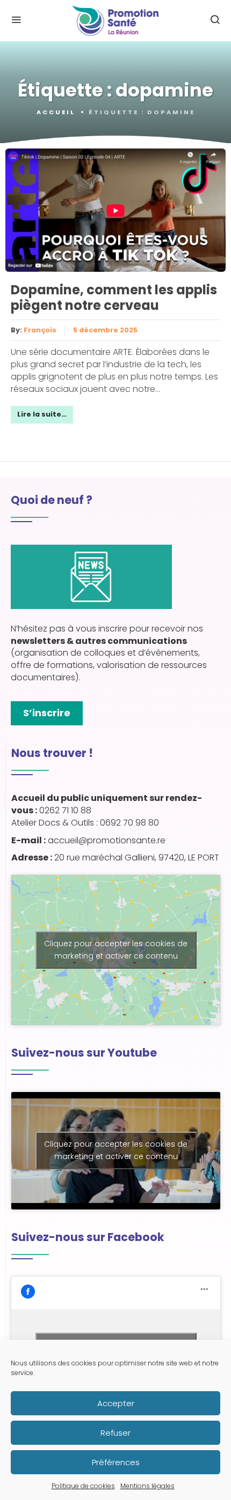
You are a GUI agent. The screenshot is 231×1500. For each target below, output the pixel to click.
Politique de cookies (83, 1485)
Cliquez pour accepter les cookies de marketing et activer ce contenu (115, 949)
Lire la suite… (42, 414)
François (40, 330)
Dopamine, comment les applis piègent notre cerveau (114, 297)
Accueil (56, 112)
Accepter (115, 1403)
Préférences (116, 1462)
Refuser (115, 1432)
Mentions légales (147, 1485)
